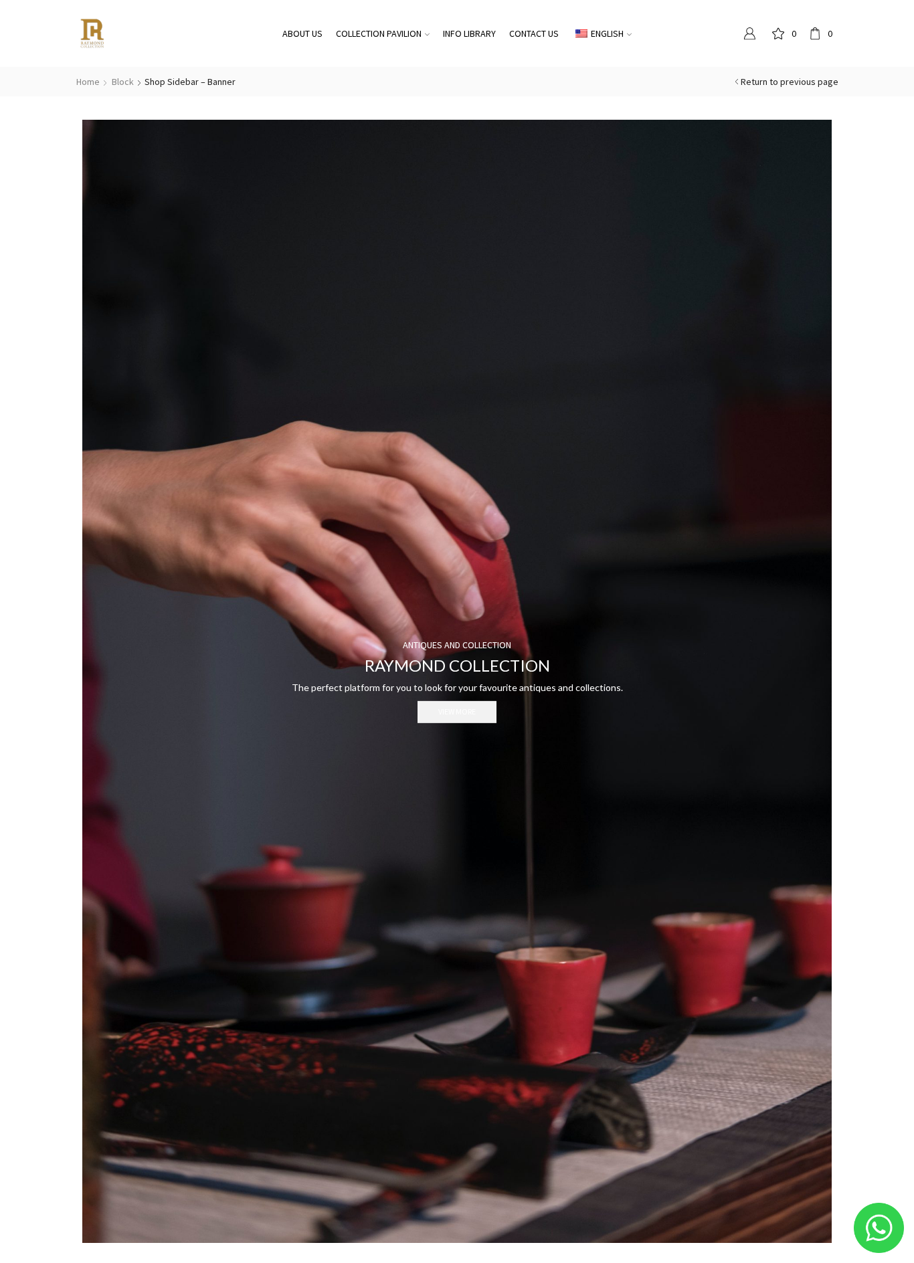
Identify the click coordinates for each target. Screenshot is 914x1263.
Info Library (469, 33)
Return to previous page (789, 82)
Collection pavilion (379, 33)
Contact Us (534, 33)
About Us (302, 33)
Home (88, 82)
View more (457, 711)
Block (123, 82)
